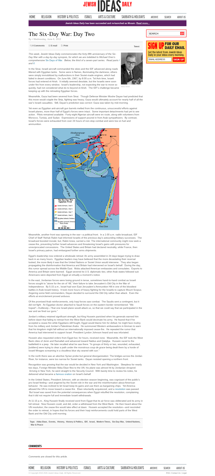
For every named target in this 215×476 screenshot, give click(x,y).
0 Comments (38, 45)
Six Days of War (54, 60)
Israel (88, 16)
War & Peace (37, 425)
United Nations (133, 422)
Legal (184, 473)
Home (32, 16)
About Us (181, 16)
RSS (168, 473)
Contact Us (176, 473)
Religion (46, 16)
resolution (120, 389)
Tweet (136, 46)
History (60, 422)
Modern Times (103, 422)
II (34, 63)
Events (52, 422)
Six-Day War (118, 422)
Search (167, 16)
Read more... (143, 23)
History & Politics (68, 16)
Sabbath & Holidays (133, 16)
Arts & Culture (106, 16)
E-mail (54, 45)
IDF (86, 422)
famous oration (64, 374)
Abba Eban (41, 422)
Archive (154, 16)
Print (65, 45)
